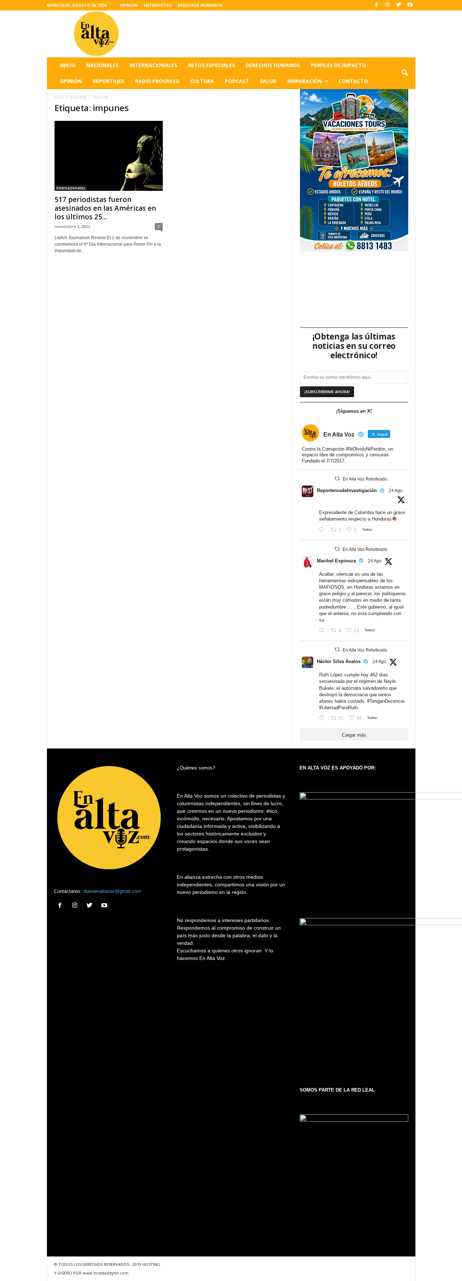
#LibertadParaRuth (338, 707)
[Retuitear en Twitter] (337, 478)
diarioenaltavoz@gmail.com (112, 891)
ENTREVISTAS (158, 5)
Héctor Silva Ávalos (339, 661)
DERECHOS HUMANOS (200, 5)
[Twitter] (399, 5)
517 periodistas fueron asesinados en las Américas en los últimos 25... (105, 208)
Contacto (353, 81)
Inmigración (304, 81)
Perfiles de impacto (338, 65)
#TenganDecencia (385, 701)
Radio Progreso (157, 81)
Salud (268, 81)
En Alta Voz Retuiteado (365, 479)
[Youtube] (410, 5)
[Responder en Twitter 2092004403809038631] (323, 530)
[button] (405, 73)
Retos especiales (211, 65)
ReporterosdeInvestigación (347, 490)
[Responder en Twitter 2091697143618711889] (323, 718)
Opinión (71, 81)
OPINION (128, 5)
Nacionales (102, 65)
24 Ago (395, 490)
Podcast (237, 81)
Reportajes (108, 81)
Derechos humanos (273, 65)
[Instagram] (387, 5)
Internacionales (153, 65)
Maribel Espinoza (336, 560)
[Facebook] (376, 5)
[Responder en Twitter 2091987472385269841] (323, 630)
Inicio (67, 65)
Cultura (202, 81)
